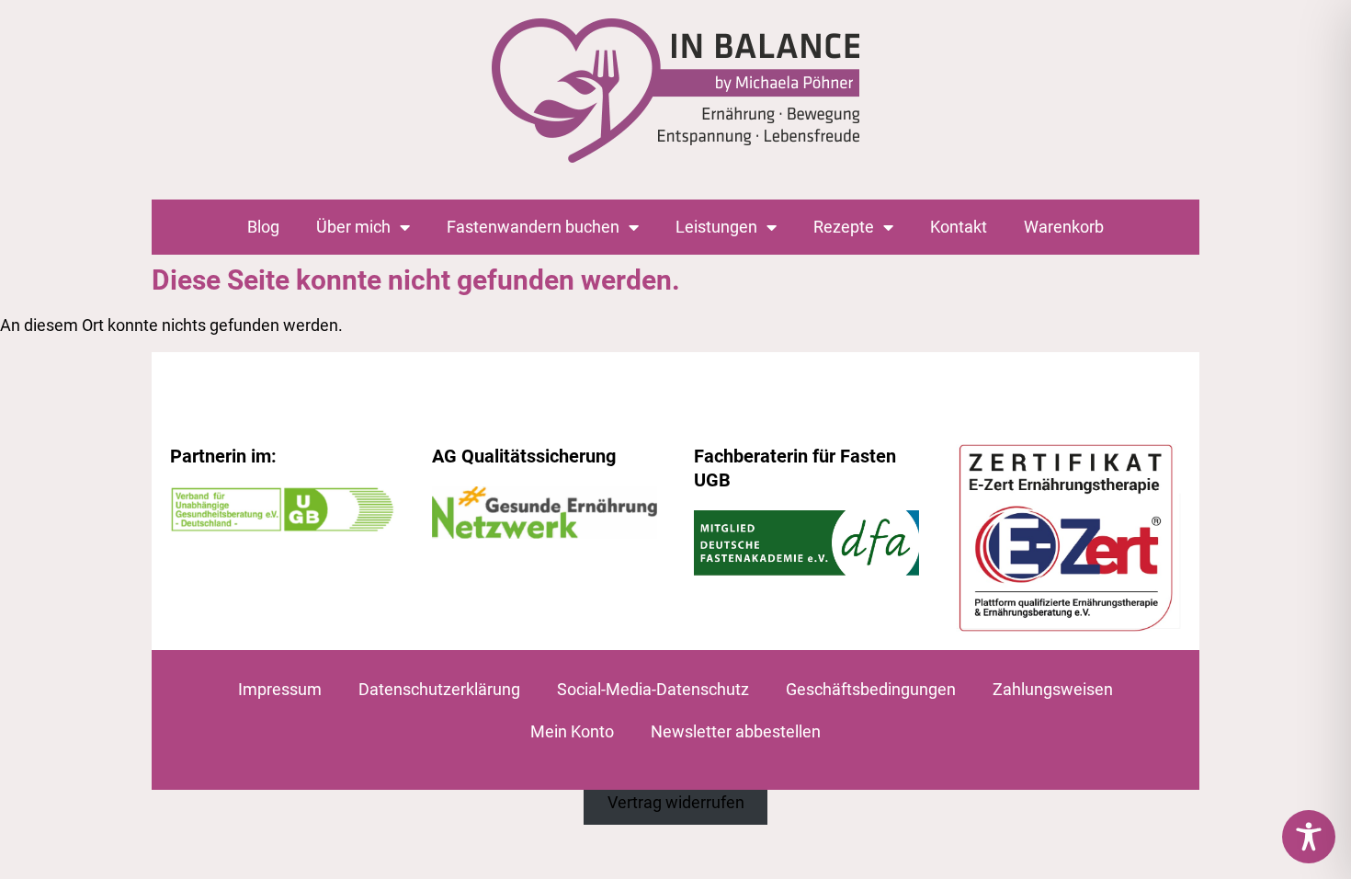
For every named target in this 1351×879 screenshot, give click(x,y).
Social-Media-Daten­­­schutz (653, 689)
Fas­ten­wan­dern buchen (533, 226)
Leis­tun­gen (716, 226)
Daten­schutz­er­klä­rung (439, 689)
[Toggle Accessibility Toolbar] (1308, 836)
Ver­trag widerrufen (675, 802)
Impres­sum (280, 689)
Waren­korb (1064, 226)
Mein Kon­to (572, 731)
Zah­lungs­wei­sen (1053, 689)
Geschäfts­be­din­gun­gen (871, 689)
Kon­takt (958, 226)
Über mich (353, 226)
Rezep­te (843, 226)
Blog (263, 226)
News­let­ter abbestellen (736, 731)
